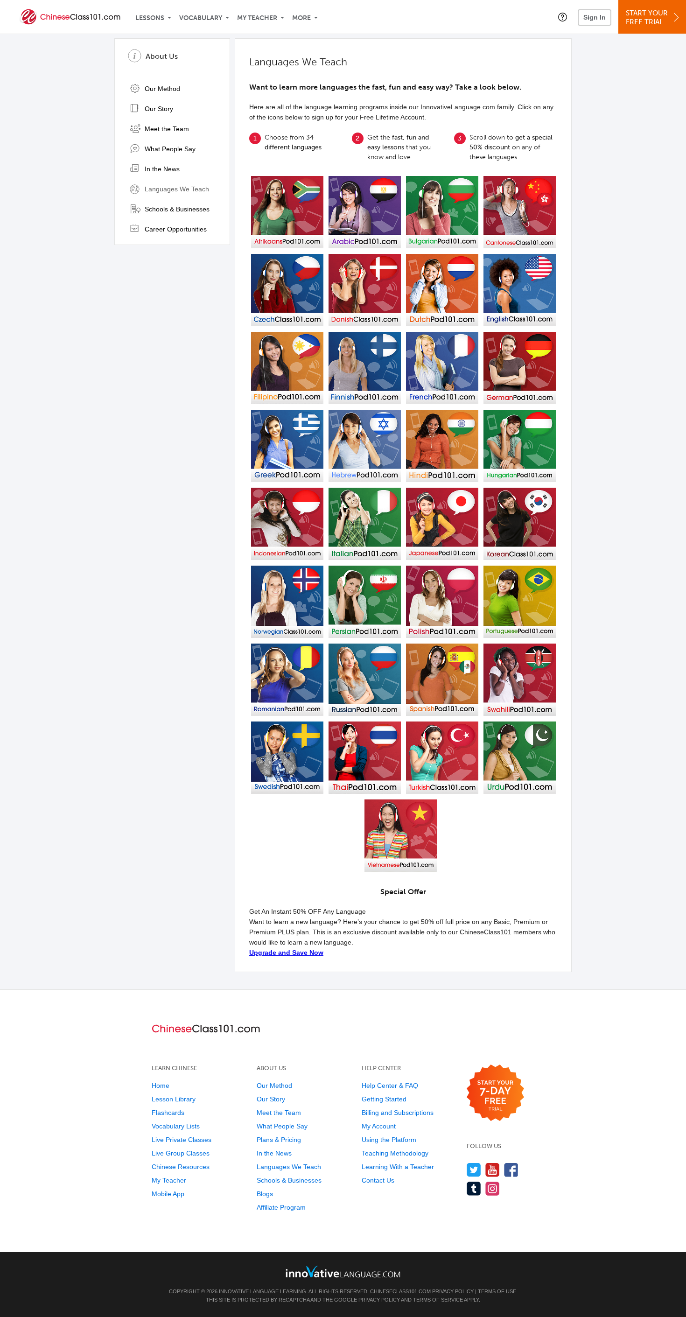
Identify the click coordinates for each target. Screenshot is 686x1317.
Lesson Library (174, 1099)
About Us (162, 56)
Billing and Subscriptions (398, 1112)
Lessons (149, 18)
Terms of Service (438, 1300)
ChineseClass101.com (400, 1291)
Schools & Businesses (176, 209)
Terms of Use (497, 1291)
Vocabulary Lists (176, 1126)
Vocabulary (200, 18)
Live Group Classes (181, 1153)
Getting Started (384, 1099)
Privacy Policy (453, 1291)
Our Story (158, 108)
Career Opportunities (175, 229)
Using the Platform (389, 1139)
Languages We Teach (176, 189)
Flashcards (168, 1112)
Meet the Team (166, 129)
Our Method (161, 88)
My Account (379, 1126)
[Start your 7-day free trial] (495, 1093)
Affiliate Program (281, 1207)
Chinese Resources (181, 1166)
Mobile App (168, 1194)
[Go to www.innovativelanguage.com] (343, 1271)
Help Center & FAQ (390, 1085)
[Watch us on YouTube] (492, 1170)
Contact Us (378, 1180)
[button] (562, 17)
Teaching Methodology (395, 1153)
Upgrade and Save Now (286, 952)
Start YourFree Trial (647, 17)
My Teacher (257, 18)
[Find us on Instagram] (492, 1188)
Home (160, 1085)
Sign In (594, 17)
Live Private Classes (181, 1139)
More (301, 18)
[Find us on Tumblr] (474, 1188)
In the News (161, 169)
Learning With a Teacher (398, 1166)
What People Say (169, 149)
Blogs (265, 1194)
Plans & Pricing (279, 1139)
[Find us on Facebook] (511, 1170)
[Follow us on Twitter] (474, 1170)
